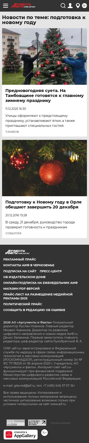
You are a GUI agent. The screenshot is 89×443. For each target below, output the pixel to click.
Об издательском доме (24, 277)
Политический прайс (22, 304)
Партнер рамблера (60, 423)
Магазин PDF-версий (21, 288)
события (13, 233)
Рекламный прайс (19, 259)
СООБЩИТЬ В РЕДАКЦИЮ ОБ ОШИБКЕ (34, 310)
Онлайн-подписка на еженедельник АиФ (40, 283)
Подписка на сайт (19, 271)
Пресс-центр (51, 271)
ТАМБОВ (12, 131)
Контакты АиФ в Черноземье (28, 265)
